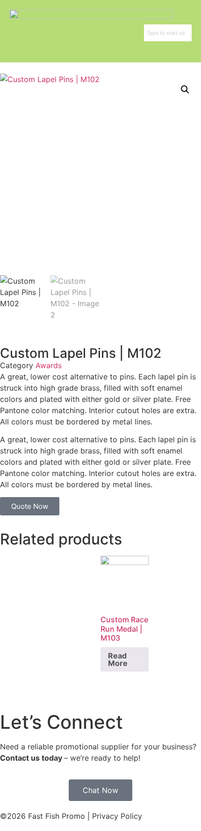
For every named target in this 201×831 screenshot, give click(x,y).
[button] (185, 89)
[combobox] (166, 32)
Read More (118, 659)
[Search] (190, 32)
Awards (49, 365)
